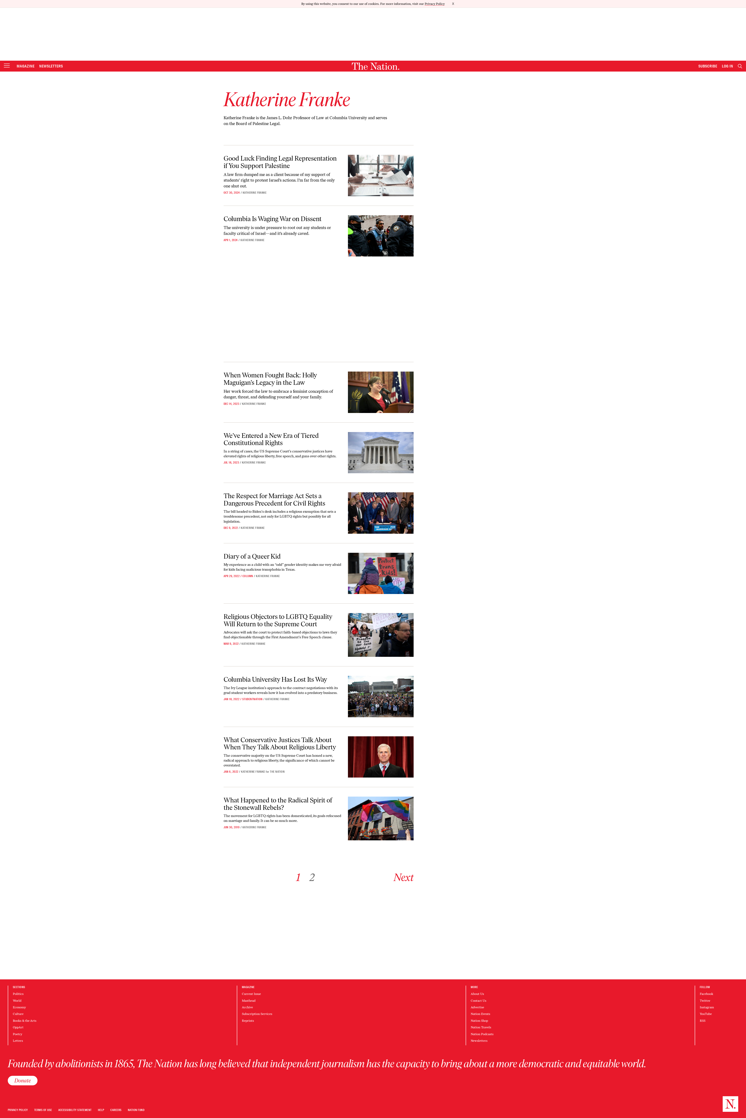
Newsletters (51, 66)
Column (247, 576)
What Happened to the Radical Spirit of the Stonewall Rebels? (278, 803)
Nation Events (480, 1014)
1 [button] (298, 877)
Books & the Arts (24, 1021)
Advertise (477, 1007)
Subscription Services (257, 1014)
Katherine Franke (255, 193)
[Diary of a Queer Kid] (380, 573)
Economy (19, 1007)
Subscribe (707, 66)
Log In (727, 66)
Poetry (17, 1034)
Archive (247, 1007)
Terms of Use (43, 1110)
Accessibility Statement (75, 1110)
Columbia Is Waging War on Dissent (273, 219)
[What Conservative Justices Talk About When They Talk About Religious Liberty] (380, 757)
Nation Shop (479, 1021)
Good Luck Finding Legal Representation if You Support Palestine (280, 162)
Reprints (248, 1021)
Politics (18, 994)
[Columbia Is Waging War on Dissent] (380, 236)
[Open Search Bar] (740, 66)
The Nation (277, 772)
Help (101, 1110)
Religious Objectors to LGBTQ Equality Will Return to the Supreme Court (278, 620)
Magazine (26, 66)
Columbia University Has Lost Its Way (275, 679)
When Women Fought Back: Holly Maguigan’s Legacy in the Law (270, 378)
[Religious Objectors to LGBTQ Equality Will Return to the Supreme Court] (380, 635)
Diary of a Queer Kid (252, 556)
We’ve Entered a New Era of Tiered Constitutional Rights (271, 439)
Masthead (248, 1001)
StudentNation (252, 699)
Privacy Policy (435, 4)
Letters (18, 1041)
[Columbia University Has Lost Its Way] (380, 696)
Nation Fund (136, 1110)
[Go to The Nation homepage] (375, 66)
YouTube (706, 1014)
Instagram (707, 1007)
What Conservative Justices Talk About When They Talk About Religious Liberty (280, 743)
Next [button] (404, 877)
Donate (22, 1080)
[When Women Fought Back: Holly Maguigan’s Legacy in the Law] (380, 392)
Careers (115, 1110)
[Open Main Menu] (7, 65)
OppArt (18, 1027)
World (17, 1001)
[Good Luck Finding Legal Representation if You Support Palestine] (380, 175)
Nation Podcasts (482, 1034)
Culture (18, 1014)
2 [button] (312, 877)
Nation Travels (481, 1027)
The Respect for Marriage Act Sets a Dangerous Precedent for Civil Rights (274, 499)
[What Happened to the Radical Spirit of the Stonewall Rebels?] (380, 818)
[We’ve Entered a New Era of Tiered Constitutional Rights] (380, 452)
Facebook (706, 994)
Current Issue (251, 994)
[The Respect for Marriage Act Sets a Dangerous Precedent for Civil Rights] (380, 513)
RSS (702, 1021)
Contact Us (478, 1001)
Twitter (705, 1001)
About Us (477, 994)
